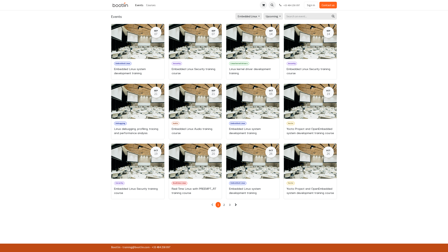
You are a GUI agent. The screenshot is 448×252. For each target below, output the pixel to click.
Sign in (311, 5)
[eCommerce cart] (263, 5)
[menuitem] (139, 5)
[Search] (333, 16)
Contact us (328, 5)
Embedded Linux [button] (248, 16)
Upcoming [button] (272, 16)
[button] (272, 5)
